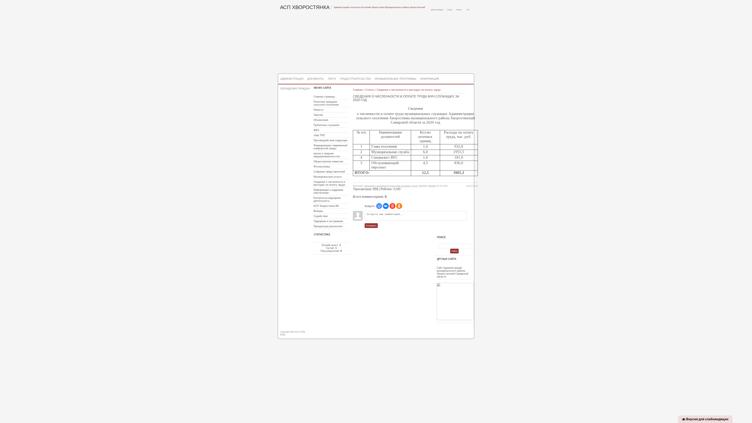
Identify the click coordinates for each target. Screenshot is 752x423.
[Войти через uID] (379, 206)
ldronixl (432, 186)
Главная (357, 89)
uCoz (282, 334)
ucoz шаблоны (459, 333)
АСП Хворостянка (305, 7)
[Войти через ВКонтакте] (386, 206)
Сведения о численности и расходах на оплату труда (408, 89)
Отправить (371, 225)
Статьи (369, 89)
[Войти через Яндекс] (392, 206)
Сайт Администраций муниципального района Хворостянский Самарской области (452, 272)
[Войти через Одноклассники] (399, 206)
